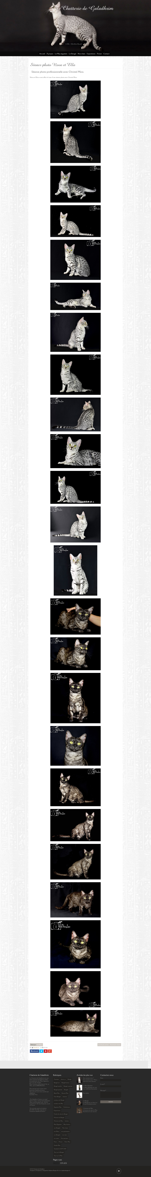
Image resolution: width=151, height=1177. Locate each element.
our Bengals (57, 1135)
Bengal (69, 1079)
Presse (99, 54)
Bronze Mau (65, 1093)
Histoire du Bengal (59, 1117)
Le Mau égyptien (61, 54)
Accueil (42, 54)
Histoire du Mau (58, 1121)
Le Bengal (72, 54)
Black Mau (57, 1093)
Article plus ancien (103, 1044)
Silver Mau (67, 1142)
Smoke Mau (57, 1145)
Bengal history (65, 1082)
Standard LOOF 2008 (60, 1149)
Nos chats (81, 54)
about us (63, 1079)
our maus (56, 1138)
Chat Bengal (57, 1096)
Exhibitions (67, 1107)
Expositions (91, 54)
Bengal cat (57, 1082)
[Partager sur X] (41, 1051)
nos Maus (39, 1044)
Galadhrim (36, 1047)
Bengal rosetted (68, 1086)
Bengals (66, 1089)
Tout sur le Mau (58, 1155)
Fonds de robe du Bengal (61, 1114)
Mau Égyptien (58, 1124)
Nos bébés (86, 1093)
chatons (65, 1096)
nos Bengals (57, 1128)
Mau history (67, 1124)
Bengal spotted (58, 1089)
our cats (64, 1135)
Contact (106, 54)
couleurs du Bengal (59, 1100)
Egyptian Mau (58, 1107)
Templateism (39, 1170)
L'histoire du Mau (88, 1108)
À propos (50, 54)
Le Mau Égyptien (87, 1085)
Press (55, 1142)
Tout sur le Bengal (59, 1152)
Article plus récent (115, 1044)
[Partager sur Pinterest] (46, 1051)
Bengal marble (58, 1086)
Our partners (64, 1138)
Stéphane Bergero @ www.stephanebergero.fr (59, 1170)
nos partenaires (65, 1131)
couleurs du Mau (58, 1103)
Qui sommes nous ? (88, 1078)
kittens (67, 1121)
